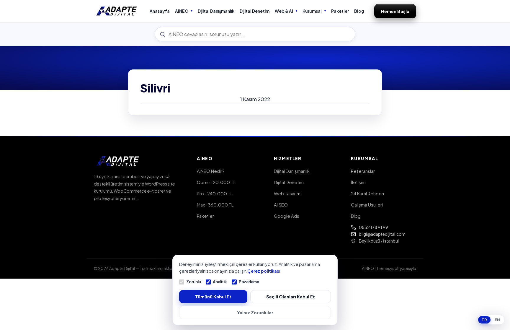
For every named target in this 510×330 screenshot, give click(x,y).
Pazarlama (249, 281)
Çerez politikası (263, 271)
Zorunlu (193, 281)
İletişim (358, 182)
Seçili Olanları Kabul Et (290, 296)
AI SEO (281, 204)
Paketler (340, 11)
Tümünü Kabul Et (213, 296)
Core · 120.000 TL (216, 182)
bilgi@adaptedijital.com (382, 234)
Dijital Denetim (254, 11)
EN (497, 319)
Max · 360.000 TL (215, 204)
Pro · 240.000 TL (215, 193)
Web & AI (284, 11)
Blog (359, 11)
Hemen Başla (395, 11)
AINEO (181, 11)
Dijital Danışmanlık (216, 11)
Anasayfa (160, 11)
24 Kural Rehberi (367, 193)
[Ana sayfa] (117, 11)
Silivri (155, 88)
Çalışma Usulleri (367, 204)
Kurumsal (312, 11)
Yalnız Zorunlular (255, 312)
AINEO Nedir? (211, 171)
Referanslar (363, 171)
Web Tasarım (287, 193)
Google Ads (286, 216)
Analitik (220, 281)
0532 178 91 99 (373, 227)
